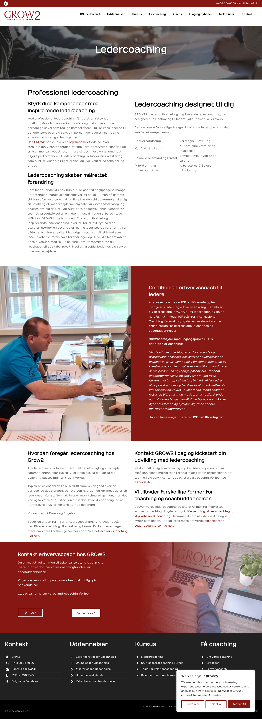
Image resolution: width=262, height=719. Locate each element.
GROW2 (39, 142)
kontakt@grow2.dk (247, 3)
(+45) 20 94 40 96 (226, 3)
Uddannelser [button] (116, 14)
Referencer (226, 14)
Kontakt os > (86, 612)
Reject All (216, 704)
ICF (183, 302)
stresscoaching (218, 511)
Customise (193, 704)
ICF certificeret (90, 14)
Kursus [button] (137, 14)
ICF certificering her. (209, 417)
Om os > (30, 612)
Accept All (239, 704)
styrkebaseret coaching (152, 516)
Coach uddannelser (153, 707)
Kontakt (247, 14)
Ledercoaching (131, 49)
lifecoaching (195, 511)
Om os (177, 14)
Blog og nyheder (200, 14)
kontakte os (72, 562)
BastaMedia (14, 711)
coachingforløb (77, 593)
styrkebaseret (79, 142)
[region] (215, 691)
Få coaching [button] (157, 14)
